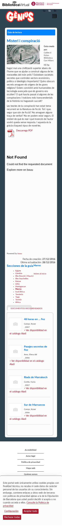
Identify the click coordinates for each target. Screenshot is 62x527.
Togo (17, 297)
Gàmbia (18, 273)
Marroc (18, 289)
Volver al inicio (40, 274)
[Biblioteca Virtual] (15, 3)
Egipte (18, 271)
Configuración (11, 511)
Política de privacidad (30, 462)
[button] (55, 16)
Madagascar (20, 286)
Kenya (18, 281)
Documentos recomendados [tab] (21, 308)
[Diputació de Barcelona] (45, 3)
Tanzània (19, 294)
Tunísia (18, 300)
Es (50, 11)
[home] (19, 16)
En (55, 11)
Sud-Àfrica (20, 292)
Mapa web (30, 468)
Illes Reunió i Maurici (24, 276)
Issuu (20, 253)
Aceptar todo (30, 511)
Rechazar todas (12, 517)
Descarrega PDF (24, 131)
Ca (44, 11)
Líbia (17, 284)
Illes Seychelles (21, 279)
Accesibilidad (30, 450)
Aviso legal (30, 456)
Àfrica (18, 302)
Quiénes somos (30, 474)
